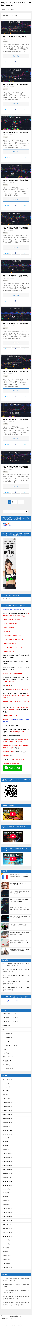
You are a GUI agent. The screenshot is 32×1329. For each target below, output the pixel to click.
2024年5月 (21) (7, 1106)
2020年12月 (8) (7, 1267)
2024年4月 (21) (7, 1110)
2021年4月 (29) (7, 1252)
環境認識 (5, 41)
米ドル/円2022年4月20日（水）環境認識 (15, 419)
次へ (20, 502)
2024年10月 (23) (7, 1087)
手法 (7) (5, 1049)
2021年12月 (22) (7, 1220)
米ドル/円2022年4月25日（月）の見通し (15, 276)
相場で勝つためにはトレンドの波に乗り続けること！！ (19, 933)
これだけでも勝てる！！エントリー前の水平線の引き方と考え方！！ (19, 892)
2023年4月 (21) (7, 1157)
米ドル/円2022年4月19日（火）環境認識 (15, 467)
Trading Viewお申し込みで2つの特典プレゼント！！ (20, 917)
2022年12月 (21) (7, 1173)
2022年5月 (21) (7, 1200)
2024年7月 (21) (7, 1098)
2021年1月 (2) (7, 1263)
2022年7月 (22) (7, 1193)
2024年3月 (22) (7, 1114)
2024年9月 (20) (7, 1091)
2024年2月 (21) (7, 1118)
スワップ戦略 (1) (7, 1033)
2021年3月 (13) (7, 1255)
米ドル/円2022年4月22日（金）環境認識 (15, 323)
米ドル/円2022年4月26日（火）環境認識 (15, 228)
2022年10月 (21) (7, 1181)
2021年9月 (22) (7, 1232)
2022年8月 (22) (7, 1189)
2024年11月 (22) (7, 1083)
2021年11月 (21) (7, 1224)
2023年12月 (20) (7, 1126)
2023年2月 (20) (7, 1165)
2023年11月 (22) (7, 1130)
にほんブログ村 (7, 526)
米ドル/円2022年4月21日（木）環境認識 (15, 371)
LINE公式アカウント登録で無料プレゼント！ (15, 609)
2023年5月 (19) (7, 1153)
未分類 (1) (6, 1053)
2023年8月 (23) (7, 1142)
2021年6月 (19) (7, 1244)
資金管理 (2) (6, 1064)
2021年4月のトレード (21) (10, 1017)
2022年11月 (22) (7, 1177)
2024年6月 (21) (7, 1102)
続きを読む (16, 56)
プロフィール (6, 599)
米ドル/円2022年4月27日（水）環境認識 (15, 180)
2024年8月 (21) (7, 1094)
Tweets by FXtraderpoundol (10, 1000)
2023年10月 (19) (7, 1134)
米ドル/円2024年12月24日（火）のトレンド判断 (16, 969)
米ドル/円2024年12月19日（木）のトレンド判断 (16, 987)
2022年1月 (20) (7, 1216)
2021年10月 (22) (7, 1228)
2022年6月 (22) (7, 1197)
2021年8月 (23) (7, 1236)
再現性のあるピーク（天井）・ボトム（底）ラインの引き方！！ (19, 908)
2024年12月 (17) (7, 1079)
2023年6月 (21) (7, 1149)
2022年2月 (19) (7, 1212)
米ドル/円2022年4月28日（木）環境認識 (15, 132)
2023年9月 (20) (7, 1138)
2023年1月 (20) (7, 1169)
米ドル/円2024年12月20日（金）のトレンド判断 (16, 981)
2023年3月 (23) (7, 1161)
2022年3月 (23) (7, 1208)
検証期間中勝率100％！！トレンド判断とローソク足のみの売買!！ (19, 875)
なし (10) (5, 1029)
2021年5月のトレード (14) (10, 1021)
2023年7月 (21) (7, 1146)
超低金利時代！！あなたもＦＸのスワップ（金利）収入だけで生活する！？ (19, 942)
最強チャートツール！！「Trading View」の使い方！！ (19, 900)
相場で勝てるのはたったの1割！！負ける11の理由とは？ (19, 950)
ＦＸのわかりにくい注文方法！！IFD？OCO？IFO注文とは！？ (19, 925)
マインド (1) (6, 1041)
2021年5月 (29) (7, 1248)
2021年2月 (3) (7, 1259)
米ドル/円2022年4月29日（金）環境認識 (15, 84)
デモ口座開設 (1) (7, 1037)
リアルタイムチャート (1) (10, 1045)
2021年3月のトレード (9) (10, 1013)
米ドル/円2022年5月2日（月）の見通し (15, 36)
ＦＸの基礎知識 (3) (8, 1068)
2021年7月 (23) (7, 1240)
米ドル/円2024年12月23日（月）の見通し (14, 975)
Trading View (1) (7, 1025)
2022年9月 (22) (7, 1185)
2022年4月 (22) (7, 1204)
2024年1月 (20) (7, 1122)
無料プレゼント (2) (8, 1057)
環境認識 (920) (7, 1061)
